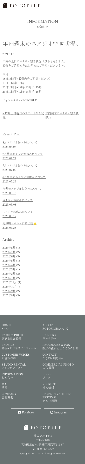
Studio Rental (14, 366)
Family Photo (13, 336)
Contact (53, 356)
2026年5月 (8, 261)
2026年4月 (8, 265)
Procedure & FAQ (60, 346)
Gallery (49, 336)
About (55, 326)
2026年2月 (8, 274)
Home (6, 326)
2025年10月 (9, 287)
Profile (19, 346)
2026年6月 (8, 256)
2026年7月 (8, 252)
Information (12, 376)
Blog (46, 376)
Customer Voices (16, 356)
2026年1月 (8, 278)
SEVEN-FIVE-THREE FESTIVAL (56, 397)
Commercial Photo (58, 366)
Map (5, 385)
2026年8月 (8, 248)
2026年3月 (8, 269)
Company (9, 395)
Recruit (48, 385)
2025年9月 (8, 291)
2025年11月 (9, 282)
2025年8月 (8, 295)
